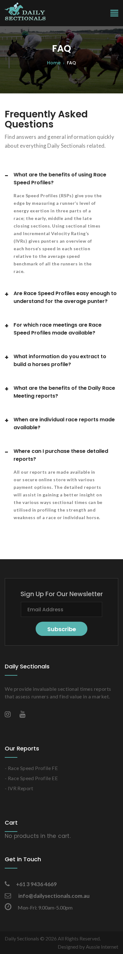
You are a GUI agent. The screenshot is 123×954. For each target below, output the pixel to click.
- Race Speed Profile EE (31, 778)
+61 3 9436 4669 (36, 884)
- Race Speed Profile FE (31, 768)
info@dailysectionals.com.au (53, 895)
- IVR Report (19, 788)
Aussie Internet (102, 947)
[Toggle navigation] (114, 14)
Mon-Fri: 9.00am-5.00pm (45, 907)
